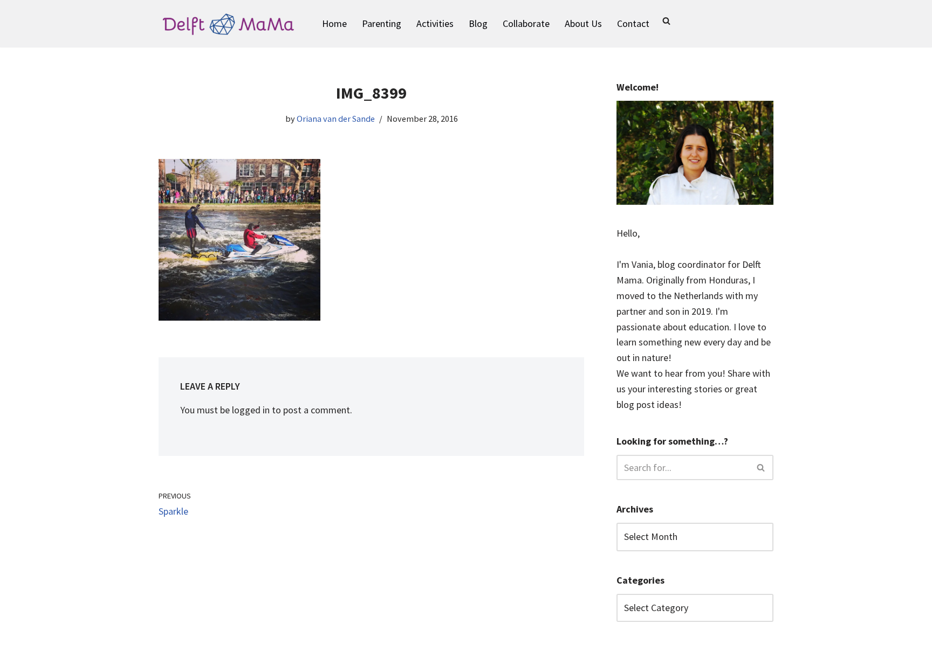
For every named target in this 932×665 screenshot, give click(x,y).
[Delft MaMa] (228, 24)
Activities (435, 23)
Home (334, 23)
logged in (251, 410)
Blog (478, 23)
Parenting (381, 23)
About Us (583, 23)
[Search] (666, 21)
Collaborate (526, 23)
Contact (633, 23)
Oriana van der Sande (336, 118)
